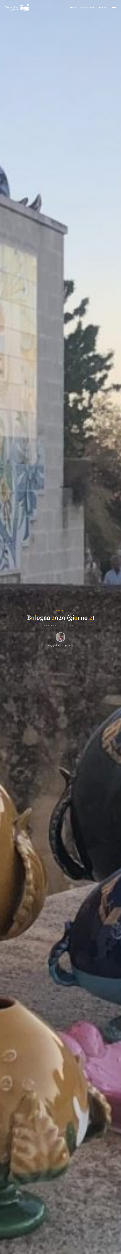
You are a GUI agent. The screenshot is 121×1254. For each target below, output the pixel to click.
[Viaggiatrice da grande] (17, 7)
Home (59, 610)
